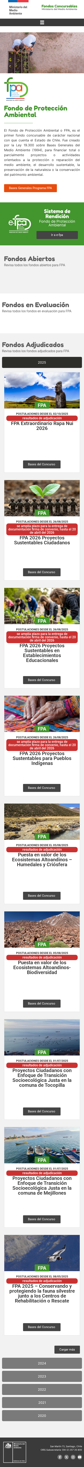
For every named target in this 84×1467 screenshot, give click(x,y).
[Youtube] (79, 1457)
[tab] (42, 362)
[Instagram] (73, 1457)
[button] (42, 22)
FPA (42, 405)
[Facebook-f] (59, 1457)
